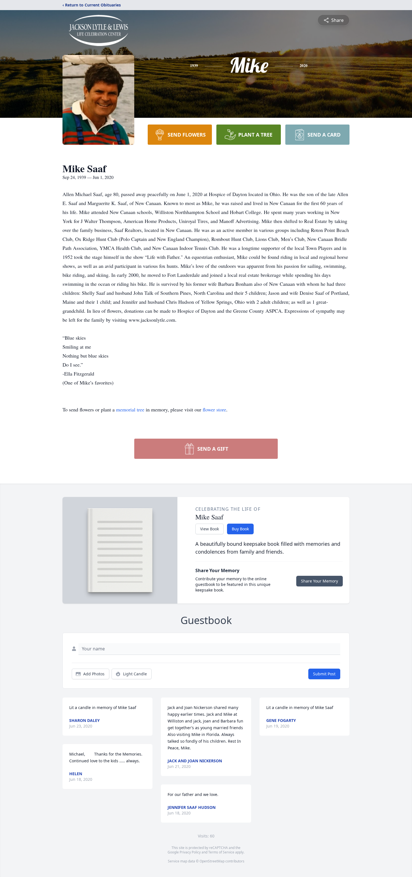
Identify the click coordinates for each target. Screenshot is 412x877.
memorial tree (130, 409)
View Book (209, 528)
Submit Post (324, 673)
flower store (214, 409)
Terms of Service (221, 852)
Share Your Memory (319, 581)
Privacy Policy (190, 852)
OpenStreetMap (212, 861)
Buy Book (240, 528)
